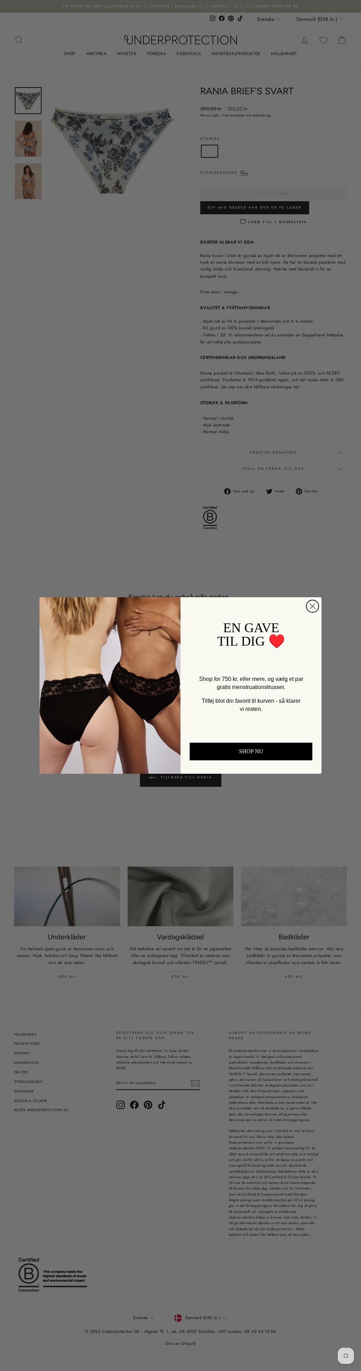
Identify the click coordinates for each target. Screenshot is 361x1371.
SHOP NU (251, 751)
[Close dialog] (312, 606)
